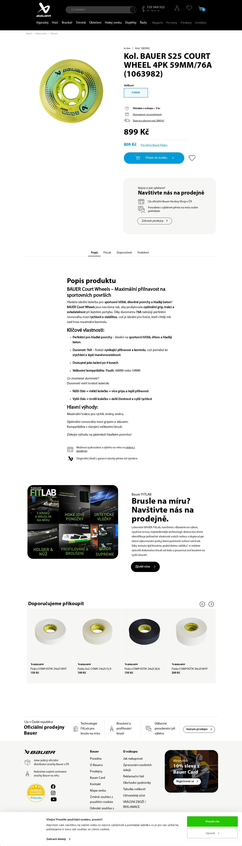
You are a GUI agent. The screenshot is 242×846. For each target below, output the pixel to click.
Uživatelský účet (134, 795)
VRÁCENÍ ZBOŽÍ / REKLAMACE (134, 805)
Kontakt (95, 784)
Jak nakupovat (133, 759)
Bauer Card (97, 778)
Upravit (210, 832)
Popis (94, 252)
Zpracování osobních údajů (137, 768)
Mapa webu (98, 790)
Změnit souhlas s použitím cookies (101, 800)
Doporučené (124, 252)
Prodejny (96, 771)
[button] (187, 7)
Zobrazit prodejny (153, 221)
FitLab (107, 252)
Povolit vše (212, 821)
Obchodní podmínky (137, 783)
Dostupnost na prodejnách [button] (147, 114)
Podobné (143, 252)
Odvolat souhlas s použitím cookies (102, 811)
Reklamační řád (133, 776)
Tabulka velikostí (134, 789)
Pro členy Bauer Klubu (154, 145)
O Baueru (96, 765)
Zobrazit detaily (56, 839)
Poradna (96, 759)
